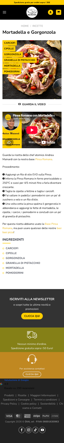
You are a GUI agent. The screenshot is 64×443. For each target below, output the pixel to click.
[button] (4, 12)
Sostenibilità (47, 404)
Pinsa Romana (43, 159)
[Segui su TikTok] (35, 430)
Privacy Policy (9, 404)
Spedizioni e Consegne (16, 399)
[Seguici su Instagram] (28, 430)
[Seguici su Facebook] (22, 430)
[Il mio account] (50, 12)
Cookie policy (28, 404)
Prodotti (9, 395)
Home (25, 26)
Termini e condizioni (45, 399)
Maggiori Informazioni (43, 395)
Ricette (37, 26)
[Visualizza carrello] (58, 12)
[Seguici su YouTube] (42, 430)
